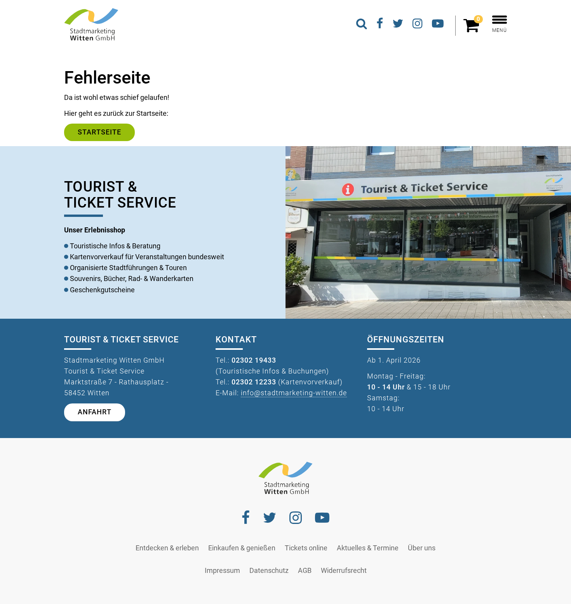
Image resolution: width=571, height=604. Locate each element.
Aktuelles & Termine (368, 548)
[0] (473, 29)
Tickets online (306, 548)
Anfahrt (94, 412)
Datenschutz (269, 570)
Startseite (99, 132)
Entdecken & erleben (167, 548)
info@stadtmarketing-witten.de (294, 393)
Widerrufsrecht (344, 570)
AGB (305, 570)
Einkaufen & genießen (241, 548)
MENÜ (499, 30)
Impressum (222, 570)
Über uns (421, 548)
